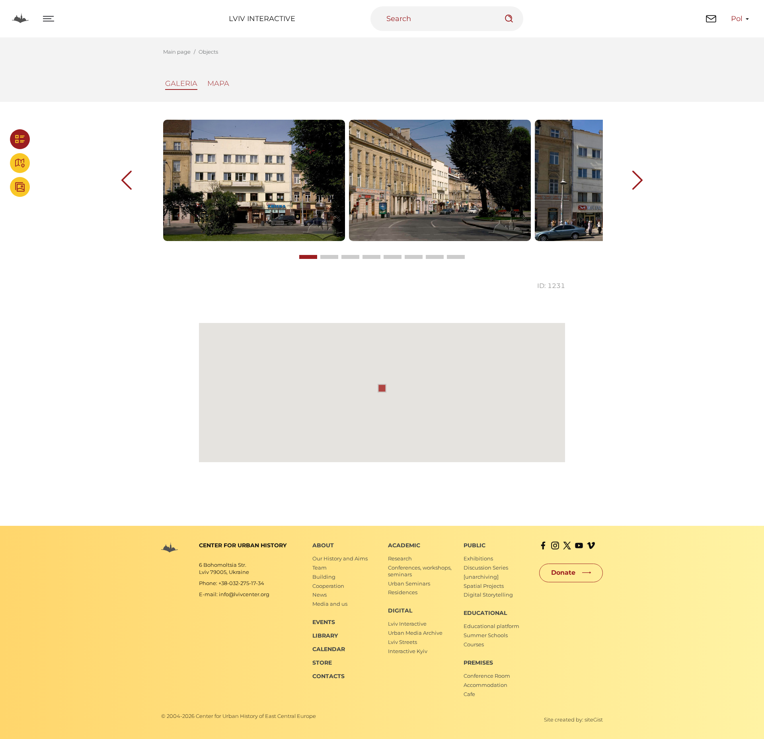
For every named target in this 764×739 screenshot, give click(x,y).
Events (323, 622)
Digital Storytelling (488, 594)
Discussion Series (486, 567)
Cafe (469, 694)
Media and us (329, 604)
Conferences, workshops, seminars (420, 571)
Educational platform (491, 626)
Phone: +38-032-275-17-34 (231, 583)
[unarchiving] (481, 577)
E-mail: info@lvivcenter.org (234, 594)
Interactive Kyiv (407, 651)
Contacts (328, 676)
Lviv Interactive (262, 18)
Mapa (218, 83)
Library (325, 635)
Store (322, 662)
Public (474, 545)
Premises (478, 662)
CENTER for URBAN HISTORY (242, 545)
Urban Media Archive (415, 633)
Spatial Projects (484, 586)
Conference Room (487, 676)
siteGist (594, 719)
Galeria (181, 83)
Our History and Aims (340, 558)
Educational (485, 612)
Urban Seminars (409, 583)
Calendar (328, 649)
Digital (400, 610)
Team (319, 567)
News (319, 594)
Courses (474, 644)
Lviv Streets (402, 642)
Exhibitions (478, 558)
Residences (402, 592)
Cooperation (328, 586)
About (323, 545)
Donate (563, 572)
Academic (404, 545)
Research (400, 558)
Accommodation (485, 685)
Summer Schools (486, 635)
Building (323, 577)
